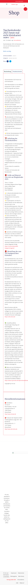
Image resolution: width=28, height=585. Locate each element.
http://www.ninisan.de (10, 414)
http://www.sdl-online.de (11, 429)
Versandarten (20, 579)
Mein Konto (21, 576)
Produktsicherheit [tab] (17, 71)
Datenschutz (21, 573)
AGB (17, 583)
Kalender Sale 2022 (13, 58)
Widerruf (22, 583)
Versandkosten (17, 40)
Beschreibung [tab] (7, 71)
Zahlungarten (13, 576)
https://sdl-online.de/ (10, 316)
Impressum (14, 573)
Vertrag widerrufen (11, 579)
